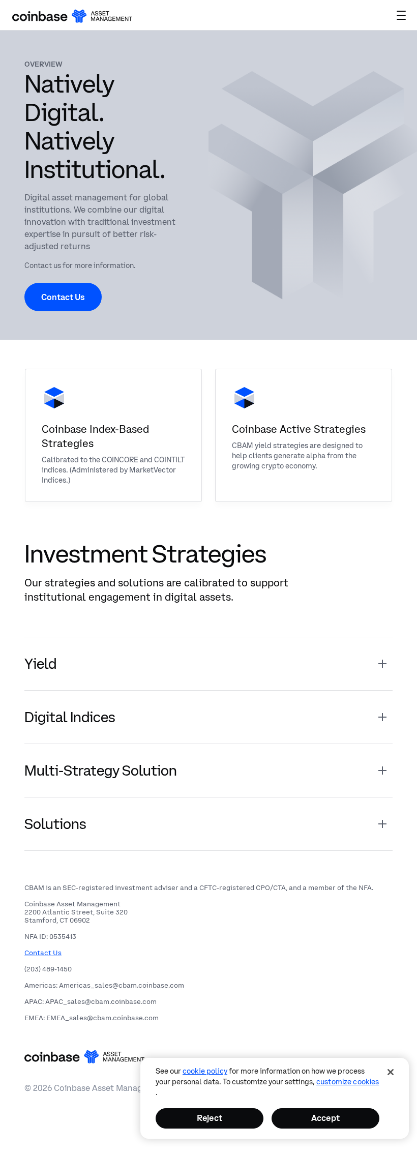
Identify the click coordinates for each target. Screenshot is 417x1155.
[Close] (390, 1072)
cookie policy (205, 1071)
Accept (325, 1118)
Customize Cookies (347, 1081)
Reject (209, 1118)
